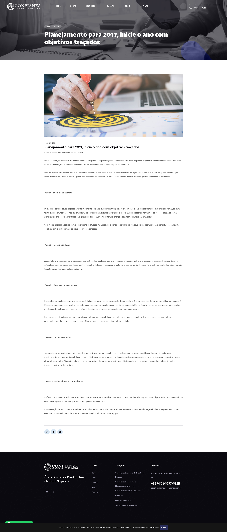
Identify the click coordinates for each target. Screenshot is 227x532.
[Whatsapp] (47, 431)
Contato (143, 6)
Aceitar (163, 527)
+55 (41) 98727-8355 (197, 8)
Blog (127, 6)
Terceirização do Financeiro (126, 505)
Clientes (111, 6)
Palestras (119, 495)
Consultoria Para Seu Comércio (128, 490)
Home (58, 6)
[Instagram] (53, 491)
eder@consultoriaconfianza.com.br (166, 488)
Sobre (73, 6)
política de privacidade (94, 527)
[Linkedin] (60, 431)
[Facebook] (53, 431)
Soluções (90, 6)
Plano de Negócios (123, 500)
